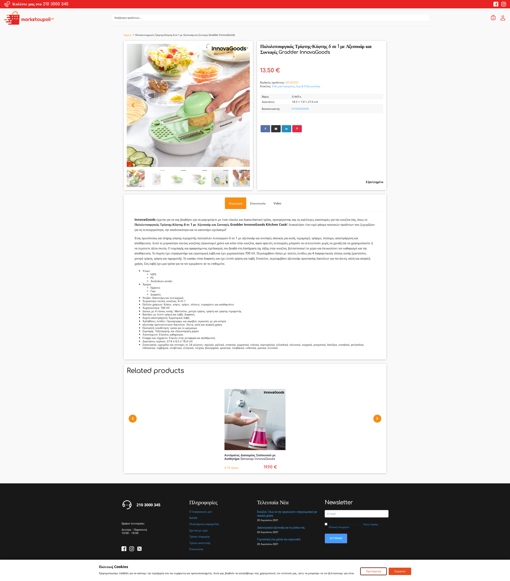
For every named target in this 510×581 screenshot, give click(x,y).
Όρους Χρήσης (370, 524)
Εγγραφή (336, 538)
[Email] (276, 128)
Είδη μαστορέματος (283, 86)
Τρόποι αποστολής (200, 543)
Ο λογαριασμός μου (200, 511)
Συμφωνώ (399, 571)
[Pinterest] (297, 128)
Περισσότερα (31, 480)
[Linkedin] (286, 128)
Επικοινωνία (196, 549)
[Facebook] (265, 128)
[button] (133, 105)
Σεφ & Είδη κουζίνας (308, 86)
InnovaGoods (300, 108)
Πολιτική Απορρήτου (339, 527)
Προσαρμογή (373, 571)
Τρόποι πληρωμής (199, 536)
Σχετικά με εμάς (198, 530)
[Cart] (493, 18)
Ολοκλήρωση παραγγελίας (204, 524)
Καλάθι (193, 518)
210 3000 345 (148, 504)
